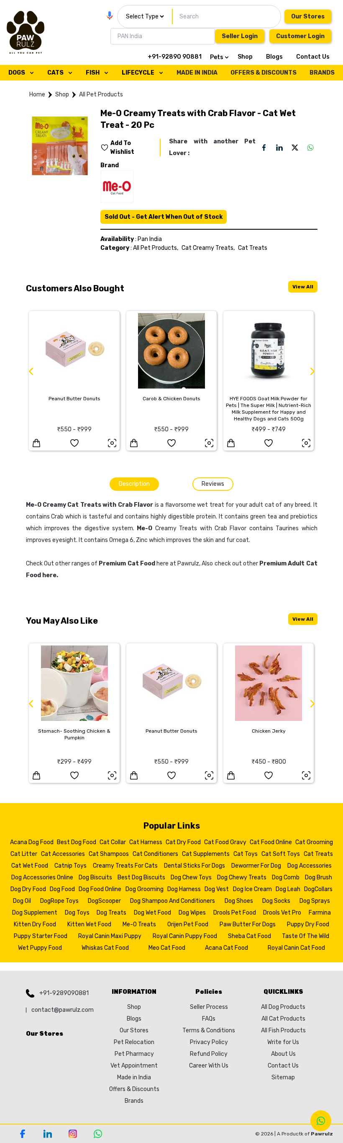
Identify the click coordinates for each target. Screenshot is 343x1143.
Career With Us (208, 1065)
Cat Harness (145, 842)
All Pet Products (101, 94)
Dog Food (62, 889)
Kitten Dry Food (35, 924)
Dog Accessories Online (42, 877)
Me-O (144, 528)
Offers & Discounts (134, 1089)
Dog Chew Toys (191, 877)
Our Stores (308, 16)
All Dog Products (283, 1007)
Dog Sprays (314, 901)
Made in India (134, 1077)
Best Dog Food (76, 842)
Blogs (274, 56)
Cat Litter (23, 854)
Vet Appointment (134, 1065)
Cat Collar (113, 842)
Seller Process (209, 1007)
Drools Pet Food (234, 912)
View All (302, 287)
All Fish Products (283, 1030)
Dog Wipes (192, 912)
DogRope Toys (59, 901)
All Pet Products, (155, 247)
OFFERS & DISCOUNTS (263, 72)
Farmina (320, 912)
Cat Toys (245, 854)
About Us (283, 1053)
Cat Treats (252, 247)
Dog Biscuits (95, 877)
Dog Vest (217, 889)
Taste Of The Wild (305, 936)
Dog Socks (276, 901)
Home (37, 94)
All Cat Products (283, 1018)
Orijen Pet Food (187, 924)
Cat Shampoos (109, 854)
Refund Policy (209, 1053)
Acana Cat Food (226, 947)
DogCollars (318, 889)
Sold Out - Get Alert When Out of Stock (164, 216)
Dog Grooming (144, 889)
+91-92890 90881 (175, 56)
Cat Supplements (206, 854)
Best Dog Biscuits (141, 877)
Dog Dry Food (28, 889)
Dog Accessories (309, 865)
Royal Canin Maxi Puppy (109, 936)
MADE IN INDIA (197, 72)
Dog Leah (288, 889)
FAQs (208, 1018)
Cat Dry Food (183, 842)
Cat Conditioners (155, 854)
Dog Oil (22, 901)
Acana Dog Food (32, 842)
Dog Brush (318, 877)
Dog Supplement (34, 912)
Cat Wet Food (29, 865)
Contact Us (313, 56)
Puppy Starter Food (40, 936)
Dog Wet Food (152, 912)
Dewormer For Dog (256, 865)
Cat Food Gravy (225, 842)
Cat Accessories (63, 854)
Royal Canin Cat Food (296, 947)
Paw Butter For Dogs (248, 924)
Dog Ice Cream (252, 889)
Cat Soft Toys (280, 854)
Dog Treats (111, 912)
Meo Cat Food (166, 947)
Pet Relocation (134, 1042)
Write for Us (283, 1042)
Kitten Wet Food (89, 924)
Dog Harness (184, 889)
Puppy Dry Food (308, 924)
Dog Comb (285, 877)
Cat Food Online (271, 842)
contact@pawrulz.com (62, 1009)
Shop (245, 56)
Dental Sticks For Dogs (194, 865)
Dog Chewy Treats (241, 877)
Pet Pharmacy (134, 1053)
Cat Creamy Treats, (208, 247)
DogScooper (104, 901)
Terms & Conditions (208, 1030)
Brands (134, 1100)
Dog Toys (77, 912)
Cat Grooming (314, 842)
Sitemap (283, 1077)
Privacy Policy (209, 1042)
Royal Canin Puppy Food (185, 936)
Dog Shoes (239, 901)
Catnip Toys (70, 865)
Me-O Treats (139, 924)
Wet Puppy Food (40, 947)
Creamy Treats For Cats (125, 865)
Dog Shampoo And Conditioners (172, 901)
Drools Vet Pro (282, 912)
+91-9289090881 (64, 993)
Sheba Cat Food (249, 936)
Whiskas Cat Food (105, 947)
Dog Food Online (100, 889)
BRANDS (322, 72)
